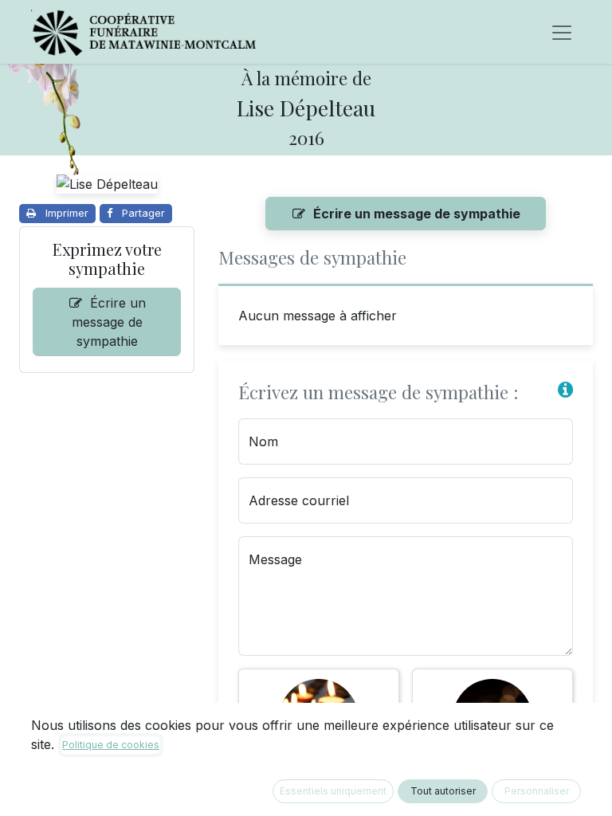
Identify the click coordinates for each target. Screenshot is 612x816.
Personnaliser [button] (536, 791)
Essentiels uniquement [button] (333, 791)
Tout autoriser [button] (443, 791)
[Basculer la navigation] (562, 32)
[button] (565, 390)
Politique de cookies (110, 745)
